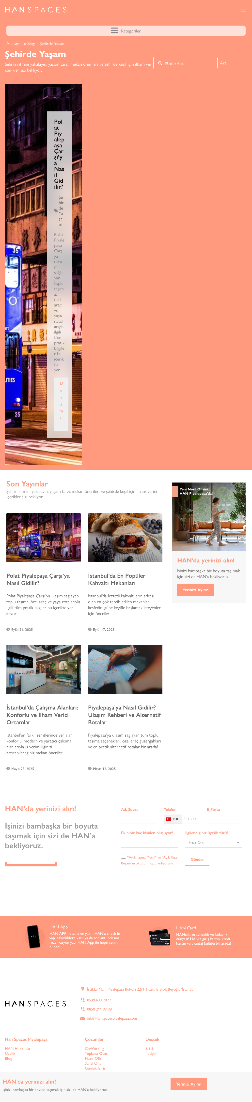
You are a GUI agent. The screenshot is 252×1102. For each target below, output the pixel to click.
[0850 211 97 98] (82, 1009)
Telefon (170, 809)
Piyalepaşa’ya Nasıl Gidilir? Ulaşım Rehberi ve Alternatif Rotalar (124, 715)
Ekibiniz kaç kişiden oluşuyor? (147, 832)
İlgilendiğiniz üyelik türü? (206, 832)
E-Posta (213, 809)
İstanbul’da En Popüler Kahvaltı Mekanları (116, 579)
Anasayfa (14, 43)
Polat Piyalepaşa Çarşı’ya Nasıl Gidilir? (59, 154)
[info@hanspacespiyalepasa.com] (82, 1018)
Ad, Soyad (130, 809)
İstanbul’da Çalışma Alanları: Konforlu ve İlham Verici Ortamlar (42, 715)
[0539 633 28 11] (82, 999)
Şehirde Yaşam (61, 211)
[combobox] (184, 63)
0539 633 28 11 (99, 1000)
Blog (31, 43)
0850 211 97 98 (99, 1009)
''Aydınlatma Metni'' (142, 857)
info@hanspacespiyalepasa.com (112, 1018)
